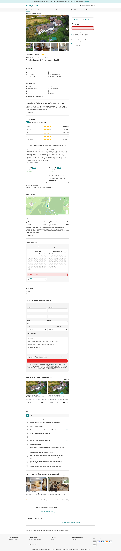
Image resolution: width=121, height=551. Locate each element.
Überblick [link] (33, 9)
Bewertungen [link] (59, 9)
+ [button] (67, 211)
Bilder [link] (27, 9)
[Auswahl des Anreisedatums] (37, 323)
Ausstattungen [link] (41, 9)
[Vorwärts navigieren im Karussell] (68, 379)
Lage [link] (66, 9)
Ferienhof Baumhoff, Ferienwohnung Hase (35, 397)
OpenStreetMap (61, 214)
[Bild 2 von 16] (38, 47)
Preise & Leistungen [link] (33, 542)
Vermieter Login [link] (32, 544)
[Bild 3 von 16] (46, 47)
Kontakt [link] (52, 539)
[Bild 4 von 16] (54, 47)
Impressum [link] (53, 542)
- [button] (67, 212)
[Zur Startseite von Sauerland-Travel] (32, 5)
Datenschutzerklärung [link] (55, 364)
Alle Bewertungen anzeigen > (33, 185)
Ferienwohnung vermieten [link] (35, 539)
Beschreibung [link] (51, 9)
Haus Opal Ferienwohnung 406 (33, 493)
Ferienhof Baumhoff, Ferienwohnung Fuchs (57, 397)
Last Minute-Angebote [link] (13, 539)
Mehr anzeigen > (29, 235)
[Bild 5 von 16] (63, 47)
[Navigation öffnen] (94, 5)
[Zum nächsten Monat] (65, 251)
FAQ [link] (87, 9)
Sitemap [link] (74, 539)
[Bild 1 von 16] (29, 47)
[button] (57, 17)
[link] (86, 5)
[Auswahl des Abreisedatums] (57, 323)
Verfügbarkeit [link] (73, 9)
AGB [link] (64, 364)
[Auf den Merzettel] (45, 382)
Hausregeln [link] (81, 9)
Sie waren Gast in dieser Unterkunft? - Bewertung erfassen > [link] (39, 187)
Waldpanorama (52, 493)
